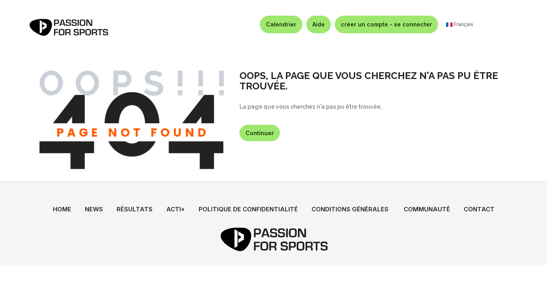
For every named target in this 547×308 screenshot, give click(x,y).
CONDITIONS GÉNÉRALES (350, 209)
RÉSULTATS (135, 209)
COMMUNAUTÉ (427, 209)
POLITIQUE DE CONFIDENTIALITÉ (248, 209)
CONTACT (479, 209)
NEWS (94, 209)
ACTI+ (175, 209)
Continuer (259, 133)
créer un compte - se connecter (386, 24)
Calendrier (281, 24)
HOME (62, 209)
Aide (318, 24)
